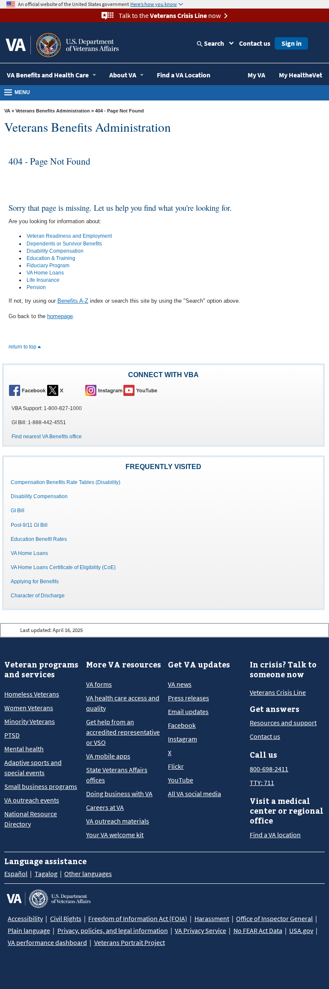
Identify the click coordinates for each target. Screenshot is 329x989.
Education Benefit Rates (39, 539)
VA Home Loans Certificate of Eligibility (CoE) (63, 567)
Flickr (176, 766)
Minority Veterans (29, 721)
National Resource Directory (30, 818)
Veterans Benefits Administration (52, 110)
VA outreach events (31, 800)
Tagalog (46, 873)
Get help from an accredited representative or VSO (123, 732)
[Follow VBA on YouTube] (142, 390)
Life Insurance (43, 280)
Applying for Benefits (35, 582)
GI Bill (17, 511)
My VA (256, 75)
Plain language (29, 930)
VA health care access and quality (122, 703)
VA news (179, 684)
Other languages (88, 873)
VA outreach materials (117, 821)
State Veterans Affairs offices (116, 774)
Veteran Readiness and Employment (69, 236)
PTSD (12, 735)
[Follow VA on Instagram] (104, 390)
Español (15, 873)
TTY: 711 (262, 782)
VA (7, 110)
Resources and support (283, 722)
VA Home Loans (45, 273)
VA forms (99, 684)
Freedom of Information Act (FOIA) (137, 918)
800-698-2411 (269, 769)
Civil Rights (65, 918)
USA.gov (301, 930)
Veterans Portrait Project (129, 942)
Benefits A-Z (72, 301)
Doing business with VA (119, 793)
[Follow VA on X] (65, 390)
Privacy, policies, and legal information (112, 930)
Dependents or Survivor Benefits (64, 244)
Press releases (188, 698)
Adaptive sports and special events (33, 767)
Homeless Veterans (31, 694)
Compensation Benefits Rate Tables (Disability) (65, 482)
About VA (122, 75)
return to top (23, 347)
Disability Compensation (55, 251)
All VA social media (194, 793)
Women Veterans (28, 707)
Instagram (182, 739)
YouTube (180, 780)
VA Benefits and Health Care (48, 75)
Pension (36, 287)
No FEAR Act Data (257, 930)
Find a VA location (275, 834)
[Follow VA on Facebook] (27, 390)
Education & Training (51, 258)
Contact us (254, 43)
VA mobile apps (108, 756)
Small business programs (40, 786)
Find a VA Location (183, 75)
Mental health (24, 748)
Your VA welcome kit (115, 834)
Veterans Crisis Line (278, 692)
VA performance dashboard (47, 942)
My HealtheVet (300, 75)
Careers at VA (105, 807)
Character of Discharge (38, 596)
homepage (60, 316)
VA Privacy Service (200, 930)
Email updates (188, 711)
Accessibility (25, 918)
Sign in (291, 43)
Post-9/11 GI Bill (29, 525)
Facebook (182, 725)
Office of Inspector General (274, 918)
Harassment (211, 918)
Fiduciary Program (48, 266)
